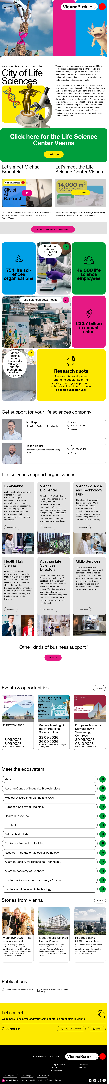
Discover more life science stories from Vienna (53, 229)
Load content (80, 193)
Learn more (11, 528)
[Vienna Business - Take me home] (83, 6)
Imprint (54, 1067)
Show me (10, 610)
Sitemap (82, 1067)
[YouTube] (104, 1080)
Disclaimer (83, 1064)
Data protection (58, 1064)
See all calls (83, 528)
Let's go (53, 154)
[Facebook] (94, 1080)
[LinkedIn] (90, 1080)
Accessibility (56, 1070)
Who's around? (48, 610)
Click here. (53, 658)
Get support (47, 528)
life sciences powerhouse (77, 66)
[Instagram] (99, 1080)
